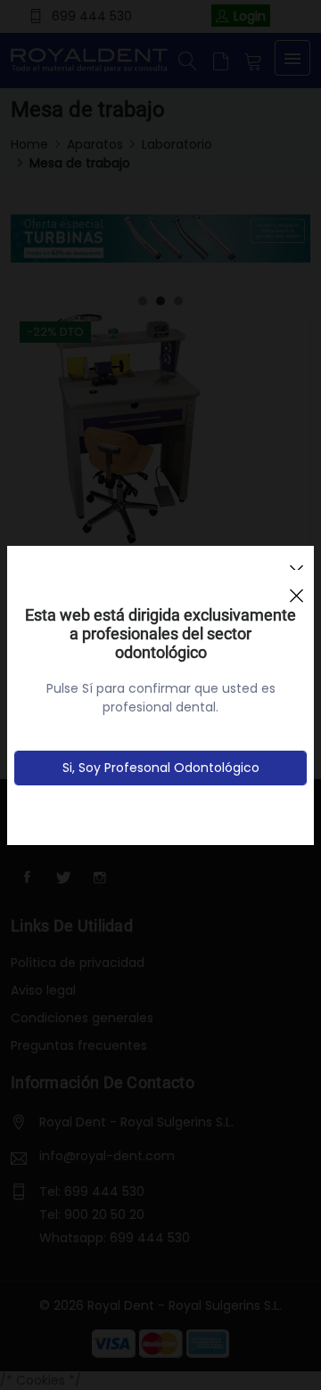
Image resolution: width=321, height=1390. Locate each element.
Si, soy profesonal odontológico (160, 767)
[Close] (296, 588)
